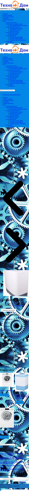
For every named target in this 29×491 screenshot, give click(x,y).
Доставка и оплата (8, 16)
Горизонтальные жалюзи (13, 27)
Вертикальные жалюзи (12, 32)
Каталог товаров (7, 15)
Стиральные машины (11, 130)
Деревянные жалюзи (15, 29)
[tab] (8, 310)
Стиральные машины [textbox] (14, 479)
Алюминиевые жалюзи (16, 28)
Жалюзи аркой (14, 34)
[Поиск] (1, 446)
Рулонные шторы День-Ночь (17, 40)
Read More (4, 394)
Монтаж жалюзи (14, 31)
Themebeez (23, 481)
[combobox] (14, 479)
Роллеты (12, 43)
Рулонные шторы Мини (16, 38)
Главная (5, 13)
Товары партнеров (8, 19)
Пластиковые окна (11, 22)
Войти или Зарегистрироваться (11, 94)
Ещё (4, 21)
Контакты (6, 18)
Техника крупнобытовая (10, 129)
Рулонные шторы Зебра (16, 37)
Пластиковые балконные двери (18, 25)
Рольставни (9, 41)
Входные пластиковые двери (14, 24)
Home (1, 129)
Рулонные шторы (11, 35)
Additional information (8, 310)
